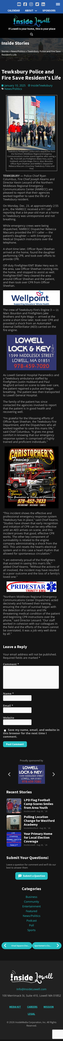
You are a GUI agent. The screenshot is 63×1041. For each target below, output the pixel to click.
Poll (31, 925)
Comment (11, 664)
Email (8, 705)
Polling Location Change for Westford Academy (39, 820)
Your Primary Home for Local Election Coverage (38, 837)
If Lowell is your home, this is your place (31, 28)
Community (31, 901)
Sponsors (49, 10)
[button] (31, 34)
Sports (31, 930)
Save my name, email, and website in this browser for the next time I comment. (31, 733)
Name (8, 693)
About (29, 10)
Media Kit (15, 1007)
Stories (5, 51)
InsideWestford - (32, 828)
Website (8, 718)
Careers (32, 1007)
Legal (31, 1014)
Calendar (14, 10)
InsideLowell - (30, 811)
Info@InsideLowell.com (31, 989)
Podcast (31, 920)
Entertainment (31, 906)
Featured (31, 911)
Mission (49, 1007)
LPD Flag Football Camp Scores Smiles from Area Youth (38, 804)
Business (31, 897)
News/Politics (18, 51)
